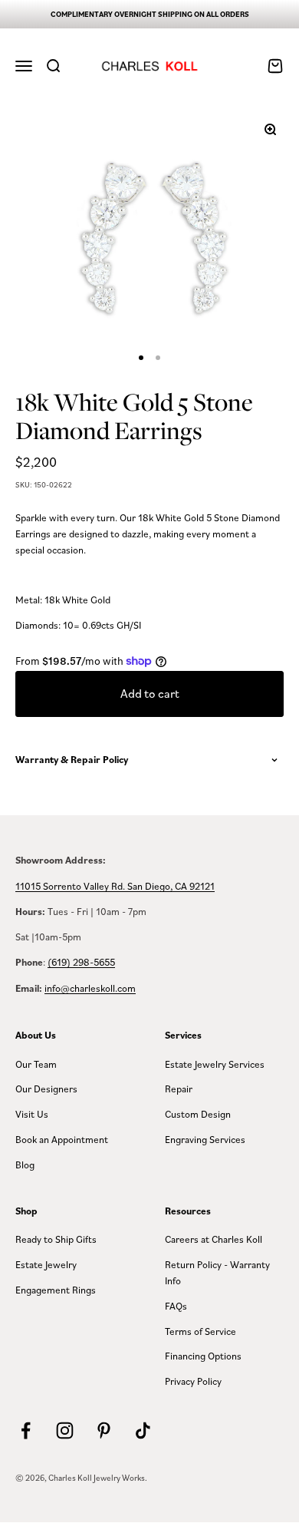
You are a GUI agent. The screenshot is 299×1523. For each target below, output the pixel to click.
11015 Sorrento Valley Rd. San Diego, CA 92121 (115, 886)
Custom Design (198, 1114)
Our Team (36, 1064)
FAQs (176, 1306)
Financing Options (203, 1356)
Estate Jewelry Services (214, 1064)
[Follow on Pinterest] (104, 1430)
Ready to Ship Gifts (56, 1239)
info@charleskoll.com (90, 988)
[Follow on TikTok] (143, 1430)
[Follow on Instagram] (64, 1430)
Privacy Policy (193, 1381)
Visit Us (31, 1114)
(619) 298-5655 (81, 962)
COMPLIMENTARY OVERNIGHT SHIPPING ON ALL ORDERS (150, 14)
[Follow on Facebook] (25, 1430)
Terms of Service (200, 1331)
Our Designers (46, 1088)
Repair (178, 1088)
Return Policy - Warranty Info (217, 1272)
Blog (24, 1164)
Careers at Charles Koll (213, 1239)
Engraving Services (205, 1139)
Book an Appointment (61, 1139)
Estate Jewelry (46, 1264)
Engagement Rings (55, 1289)
